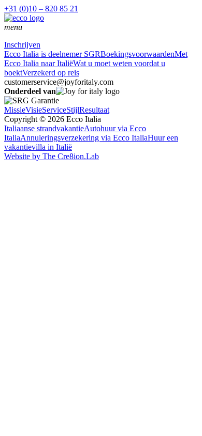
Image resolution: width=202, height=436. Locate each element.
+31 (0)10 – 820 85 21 (41, 8)
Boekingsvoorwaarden (137, 54)
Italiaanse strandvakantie (44, 128)
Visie (33, 109)
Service (54, 109)
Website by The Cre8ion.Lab (51, 156)
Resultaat (94, 109)
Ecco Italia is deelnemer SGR (52, 54)
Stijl (72, 109)
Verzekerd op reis (50, 72)
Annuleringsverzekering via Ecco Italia (84, 137)
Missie (14, 109)
